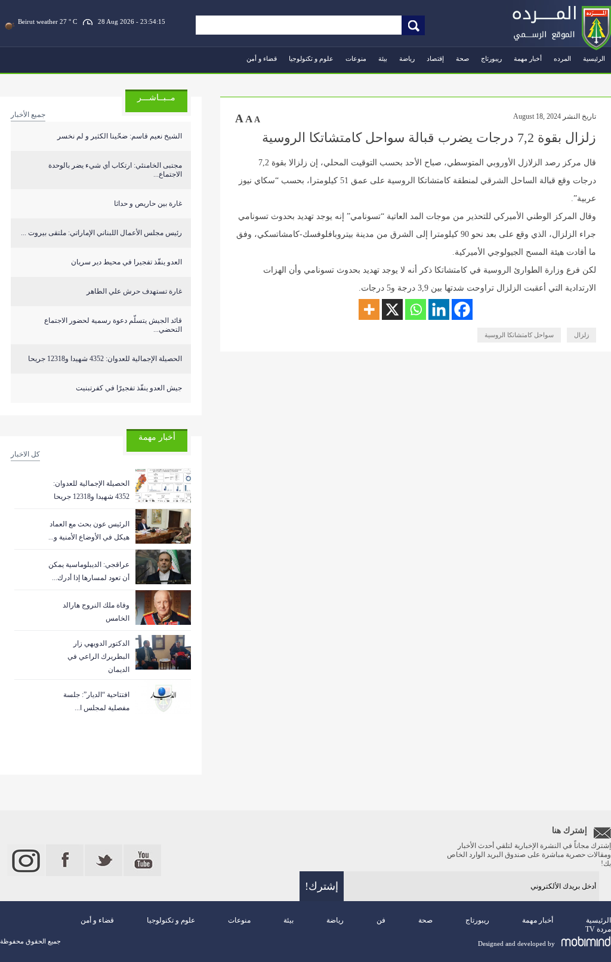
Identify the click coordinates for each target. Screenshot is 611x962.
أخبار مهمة (528, 58)
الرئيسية (594, 58)
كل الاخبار (25, 454)
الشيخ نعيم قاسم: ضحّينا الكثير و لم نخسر (119, 136)
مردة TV (598, 929)
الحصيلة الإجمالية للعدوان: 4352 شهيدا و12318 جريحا (105, 358)
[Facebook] (462, 309)
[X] (392, 309)
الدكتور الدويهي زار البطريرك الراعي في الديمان (98, 656)
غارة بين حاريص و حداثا (148, 203)
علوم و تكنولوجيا (311, 58)
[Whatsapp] (415, 309)
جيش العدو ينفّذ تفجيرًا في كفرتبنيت (129, 388)
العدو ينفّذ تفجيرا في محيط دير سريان (126, 262)
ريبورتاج (491, 58)
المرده (562, 58)
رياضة (407, 58)
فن (381, 920)
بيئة (382, 58)
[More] (369, 309)
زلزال (581, 334)
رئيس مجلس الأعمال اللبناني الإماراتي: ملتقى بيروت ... (101, 233)
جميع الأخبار (28, 114)
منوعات (355, 58)
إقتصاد (435, 58)
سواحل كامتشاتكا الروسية (519, 334)
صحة (462, 58)
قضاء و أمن (261, 58)
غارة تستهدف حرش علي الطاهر (134, 291)
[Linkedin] (438, 309)
